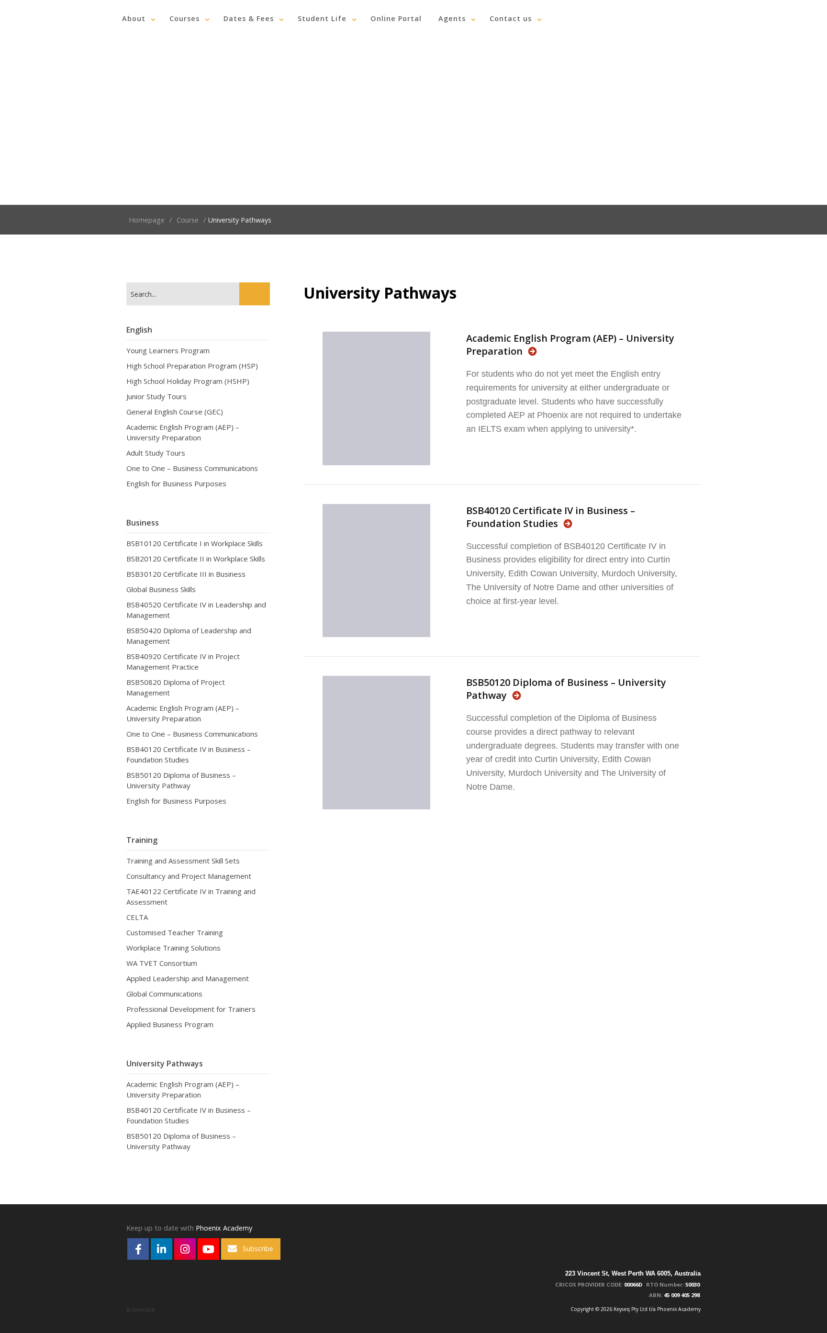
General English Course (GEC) (174, 411)
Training (141, 840)
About (133, 18)
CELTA (137, 917)
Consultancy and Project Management (188, 876)
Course (188, 219)
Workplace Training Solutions (173, 947)
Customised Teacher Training (174, 932)
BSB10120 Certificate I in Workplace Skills (194, 543)
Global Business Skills (161, 589)
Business (142, 522)
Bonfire (140, 1310)
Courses (184, 18)
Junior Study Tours (156, 396)
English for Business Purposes (176, 483)
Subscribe (258, 1248)
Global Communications (164, 993)
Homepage (147, 219)
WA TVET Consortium (161, 963)
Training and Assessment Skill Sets (183, 860)
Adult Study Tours (155, 453)
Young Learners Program (168, 350)
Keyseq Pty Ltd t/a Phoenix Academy (57, 18)
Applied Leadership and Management (187, 978)
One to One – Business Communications (192, 468)
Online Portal (396, 18)
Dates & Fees (249, 18)
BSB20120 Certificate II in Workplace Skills (195, 558)
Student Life (322, 18)
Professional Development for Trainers (191, 1009)
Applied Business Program (169, 1024)
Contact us (511, 18)
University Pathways (164, 1063)
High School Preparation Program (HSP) (192, 365)
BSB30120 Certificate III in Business (186, 574)
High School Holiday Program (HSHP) (187, 381)
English (139, 330)
